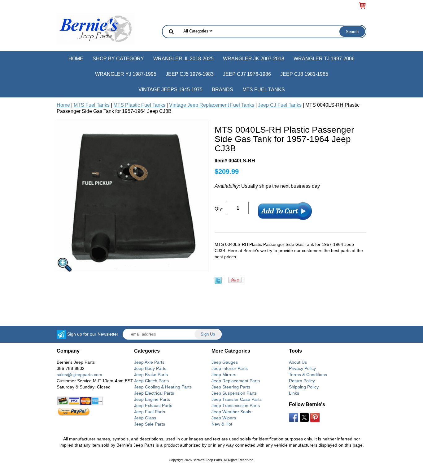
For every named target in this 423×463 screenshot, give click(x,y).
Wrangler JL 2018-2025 (183, 58)
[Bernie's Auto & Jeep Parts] (95, 28)
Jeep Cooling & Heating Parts (163, 386)
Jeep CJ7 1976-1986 (247, 74)
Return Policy (302, 380)
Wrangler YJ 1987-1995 (125, 74)
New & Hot (222, 424)
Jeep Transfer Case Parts (237, 399)
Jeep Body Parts (150, 368)
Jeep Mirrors (224, 374)
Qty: (219, 208)
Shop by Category (118, 58)
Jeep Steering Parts (231, 386)
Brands (222, 89)
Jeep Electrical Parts (154, 393)
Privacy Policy (302, 368)
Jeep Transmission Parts (236, 405)
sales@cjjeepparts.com (79, 374)
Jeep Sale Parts (149, 424)
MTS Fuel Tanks (263, 89)
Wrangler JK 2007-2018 (253, 58)
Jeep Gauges (225, 362)
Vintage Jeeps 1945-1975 (170, 89)
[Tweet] (218, 282)
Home (75, 58)
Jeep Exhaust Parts (153, 405)
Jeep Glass (145, 417)
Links (294, 393)
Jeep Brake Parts (151, 374)
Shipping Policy (304, 386)
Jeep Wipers (224, 417)
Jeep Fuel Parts (149, 411)
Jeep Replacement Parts (236, 380)
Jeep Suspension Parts (234, 393)
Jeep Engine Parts (152, 399)
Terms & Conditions (308, 374)
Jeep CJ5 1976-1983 (190, 74)
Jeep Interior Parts (230, 368)
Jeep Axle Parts (149, 362)
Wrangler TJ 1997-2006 (324, 58)
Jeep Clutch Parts (151, 380)
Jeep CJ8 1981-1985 (304, 74)
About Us (298, 362)
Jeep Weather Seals (231, 411)
